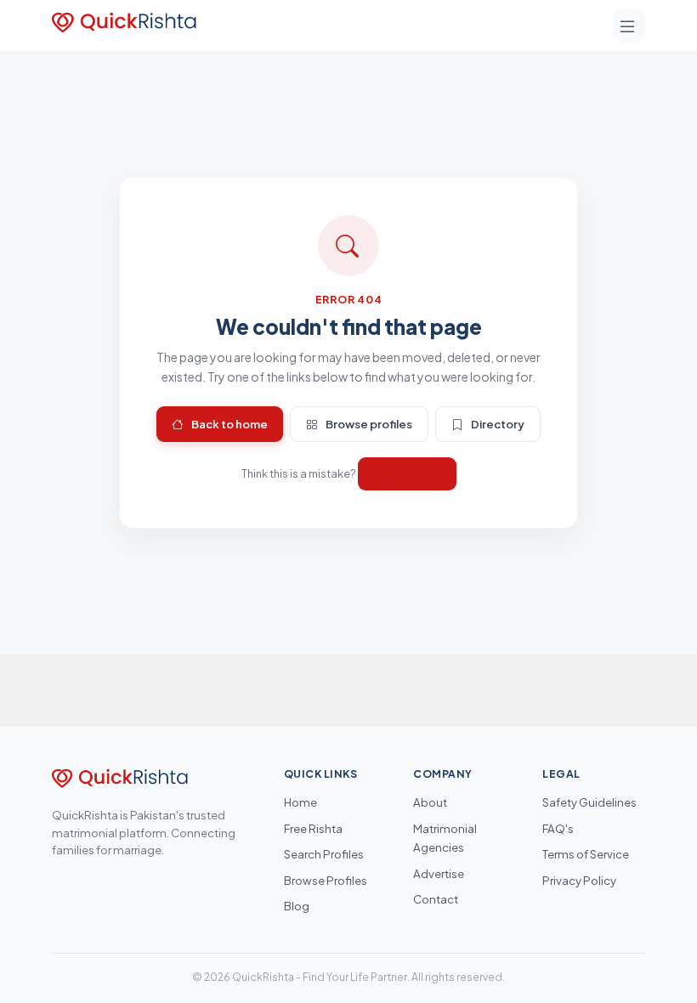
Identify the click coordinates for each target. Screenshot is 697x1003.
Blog (296, 905)
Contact (435, 899)
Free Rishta (313, 828)
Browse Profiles (325, 880)
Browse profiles (369, 423)
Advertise (438, 873)
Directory (497, 423)
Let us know (407, 473)
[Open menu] (629, 25)
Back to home (229, 423)
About (430, 802)
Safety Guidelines (589, 802)
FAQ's (558, 828)
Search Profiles (324, 854)
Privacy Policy (579, 880)
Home (300, 802)
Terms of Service (585, 854)
